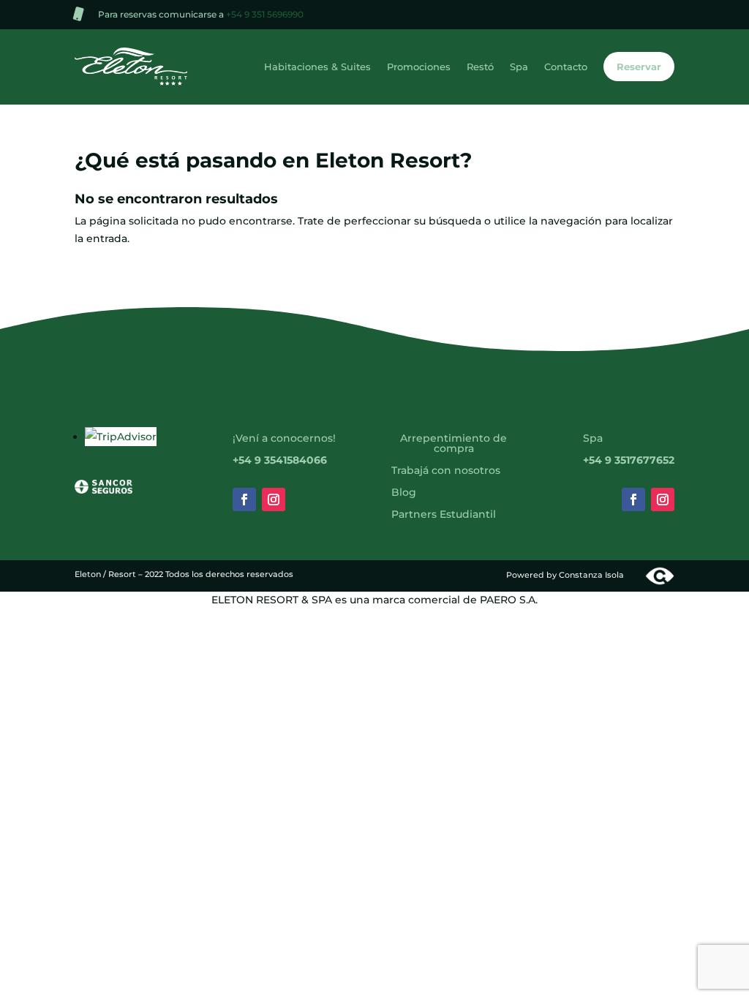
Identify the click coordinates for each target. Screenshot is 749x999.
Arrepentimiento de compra (453, 444)
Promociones (419, 66)
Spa (519, 66)
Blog (403, 493)
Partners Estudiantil (443, 515)
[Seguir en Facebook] (244, 499)
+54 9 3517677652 (628, 461)
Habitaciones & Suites (317, 66)
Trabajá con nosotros (445, 471)
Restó (480, 66)
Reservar (639, 66)
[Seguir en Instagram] (273, 499)
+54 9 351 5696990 (265, 14)
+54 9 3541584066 (280, 461)
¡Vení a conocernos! (284, 439)
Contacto (565, 66)
